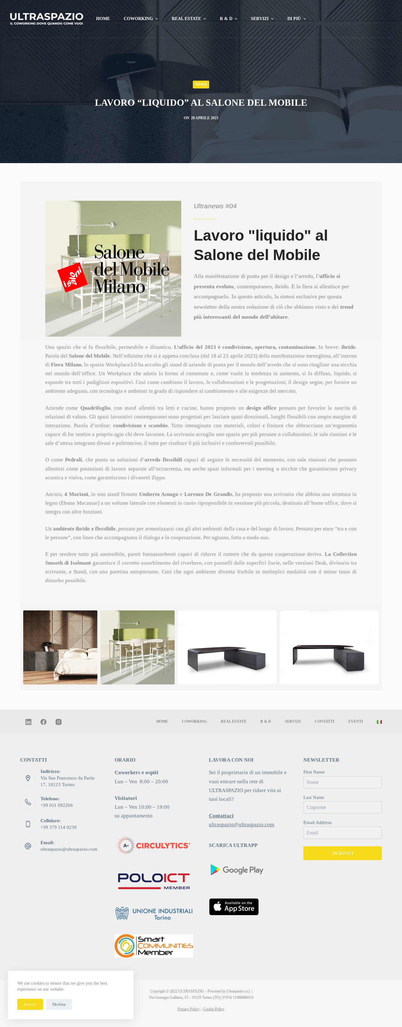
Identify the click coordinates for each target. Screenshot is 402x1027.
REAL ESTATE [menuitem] (186, 18)
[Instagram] (59, 722)
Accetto (30, 1004)
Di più (294, 18)
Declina (59, 1004)
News (201, 84)
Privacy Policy (188, 1009)
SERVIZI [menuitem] (260, 18)
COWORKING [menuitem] (138, 18)
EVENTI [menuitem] (355, 721)
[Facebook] (43, 722)
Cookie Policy (213, 1009)
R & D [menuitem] (226, 18)
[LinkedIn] (28, 722)
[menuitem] (379, 721)
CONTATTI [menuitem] (324, 721)
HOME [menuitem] (103, 18)
